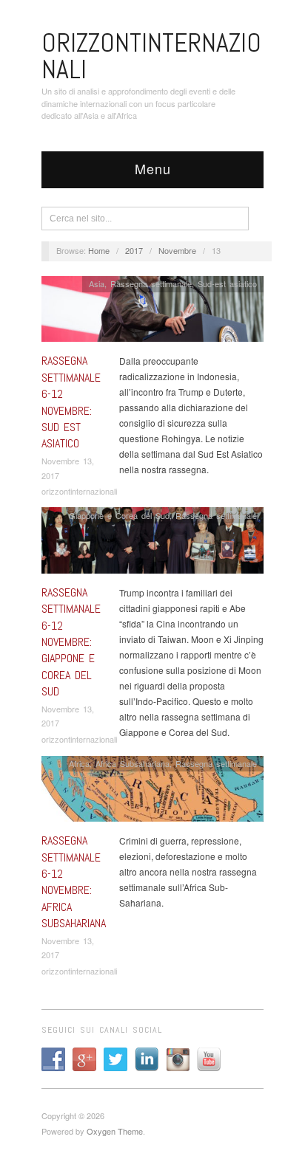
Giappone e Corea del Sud (119, 515)
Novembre (177, 250)
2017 (134, 250)
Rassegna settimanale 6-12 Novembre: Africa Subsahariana (73, 882)
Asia (96, 283)
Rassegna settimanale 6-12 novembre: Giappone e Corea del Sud (71, 642)
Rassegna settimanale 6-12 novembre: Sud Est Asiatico (71, 402)
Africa (79, 763)
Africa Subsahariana (132, 763)
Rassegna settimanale (151, 283)
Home (99, 250)
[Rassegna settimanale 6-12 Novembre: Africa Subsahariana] (152, 792)
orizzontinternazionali (79, 491)
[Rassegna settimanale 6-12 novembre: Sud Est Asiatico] (152, 312)
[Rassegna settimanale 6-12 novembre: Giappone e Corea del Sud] (152, 544)
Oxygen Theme (115, 1131)
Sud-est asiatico (227, 283)
